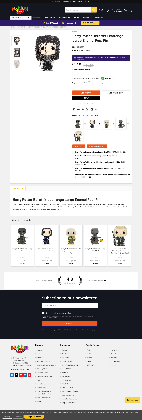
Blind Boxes (66, 376)
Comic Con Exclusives (69, 399)
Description (18, 188)
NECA (89, 354)
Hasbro (89, 357)
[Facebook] (74, 109)
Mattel (89, 361)
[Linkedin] (91, 109)
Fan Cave (65, 373)
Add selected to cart (96, 146)
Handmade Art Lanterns (70, 391)
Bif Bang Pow (91, 365)
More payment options (86, 103)
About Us (39, 350)
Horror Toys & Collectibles (70, 365)
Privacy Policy (41, 388)
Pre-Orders (87, 17)
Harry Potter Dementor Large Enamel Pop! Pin (93, 152)
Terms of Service (86, 330)
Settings (7, 417)
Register (119, 11)
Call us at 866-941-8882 (21, 369)
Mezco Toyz (115, 350)
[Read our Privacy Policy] (96, 316)
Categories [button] (16, 17)
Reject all (18, 417)
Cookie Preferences (43, 398)
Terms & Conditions (43, 384)
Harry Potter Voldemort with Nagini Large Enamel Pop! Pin (97, 162)
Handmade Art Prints (69, 395)
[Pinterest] (96, 109)
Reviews (39, 354)
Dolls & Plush (66, 384)
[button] (115, 92)
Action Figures (64, 17)
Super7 (113, 354)
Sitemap (39, 401)
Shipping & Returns (43, 369)
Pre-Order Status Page (44, 376)
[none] (47, 53)
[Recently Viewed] (101, 10)
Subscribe (69, 324)
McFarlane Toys (116, 361)
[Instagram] (25, 375)
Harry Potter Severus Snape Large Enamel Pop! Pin (94, 156)
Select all (78, 146)
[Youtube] (21, 375)
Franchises (99, 17)
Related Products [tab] (21, 220)
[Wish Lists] (107, 10)
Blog (38, 380)
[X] (87, 109)
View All (113, 365)
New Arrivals (50, 17)
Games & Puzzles (67, 388)
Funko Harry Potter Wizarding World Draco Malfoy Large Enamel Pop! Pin (102, 174)
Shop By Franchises (68, 403)
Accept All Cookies (34, 417)
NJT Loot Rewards (43, 361)
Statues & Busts (67, 380)
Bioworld (114, 357)
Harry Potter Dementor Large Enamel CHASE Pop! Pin (95, 168)
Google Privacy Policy (73, 330)
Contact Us (40, 357)
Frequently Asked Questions (46, 365)
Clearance (37, 17)
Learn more (80, 59)
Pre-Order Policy (42, 373)
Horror (76, 17)
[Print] (83, 109)
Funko (89, 350)
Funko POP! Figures (68, 369)
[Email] (78, 109)
